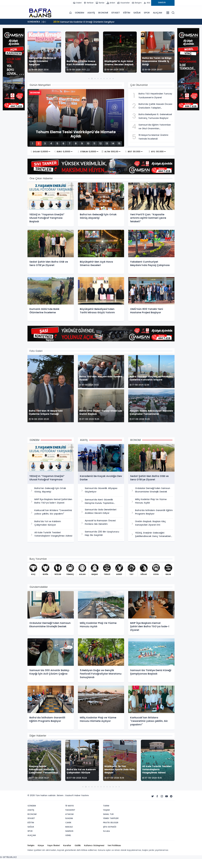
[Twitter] (152, 796)
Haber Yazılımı (81, 795)
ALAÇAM (157, 12)
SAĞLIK (137, 12)
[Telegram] (171, 796)
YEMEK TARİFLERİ (111, 818)
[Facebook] (157, 796)
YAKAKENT (70, 810)
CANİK (68, 822)
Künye (41, 845)
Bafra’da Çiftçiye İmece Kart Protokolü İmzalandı (83, 21)
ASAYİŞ (91, 12)
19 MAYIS (69, 805)
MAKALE (69, 826)
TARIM (106, 805)
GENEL (68, 835)
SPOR (147, 12)
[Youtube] (166, 796)
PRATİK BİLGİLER (110, 822)
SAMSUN (69, 831)
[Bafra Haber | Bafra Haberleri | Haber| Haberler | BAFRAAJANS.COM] (41, 12)
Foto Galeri (36, 351)
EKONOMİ (103, 12)
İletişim (30, 845)
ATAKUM (69, 814)
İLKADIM (69, 818)
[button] (88, 78)
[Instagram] (162, 796)
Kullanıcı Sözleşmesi (94, 845)
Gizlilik (78, 845)
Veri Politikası (114, 845)
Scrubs (106, 831)
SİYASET (115, 12)
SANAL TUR (108, 814)
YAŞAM (106, 810)
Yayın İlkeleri (53, 845)
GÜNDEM (79, 12)
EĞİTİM (126, 12)
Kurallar (67, 845)
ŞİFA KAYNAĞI (109, 826)
